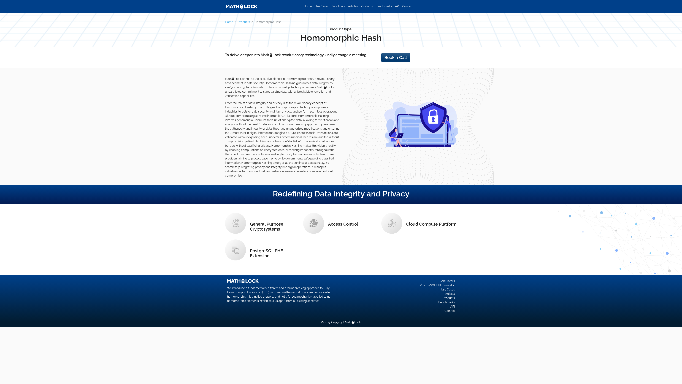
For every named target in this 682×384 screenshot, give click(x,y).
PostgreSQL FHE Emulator (437, 285)
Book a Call (395, 57)
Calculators (447, 281)
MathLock (353, 322)
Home (308, 6)
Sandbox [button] (337, 6)
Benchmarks (384, 6)
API (397, 6)
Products (367, 6)
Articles (353, 6)
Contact (407, 6)
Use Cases (322, 6)
